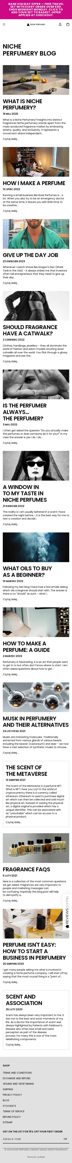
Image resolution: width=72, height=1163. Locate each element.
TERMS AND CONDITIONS (17, 1072)
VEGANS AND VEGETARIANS (18, 1083)
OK (65, 1139)
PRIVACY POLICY (12, 1095)
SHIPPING (8, 1089)
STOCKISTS (9, 1106)
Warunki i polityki (36, 1156)
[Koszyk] (68, 24)
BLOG (6, 1100)
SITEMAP (8, 1122)
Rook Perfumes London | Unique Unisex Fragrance (40, 1149)
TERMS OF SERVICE (13, 1111)
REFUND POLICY (12, 1117)
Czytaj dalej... (11, 139)
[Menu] (4, 24)
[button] (67, 912)
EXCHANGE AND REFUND (16, 1078)
